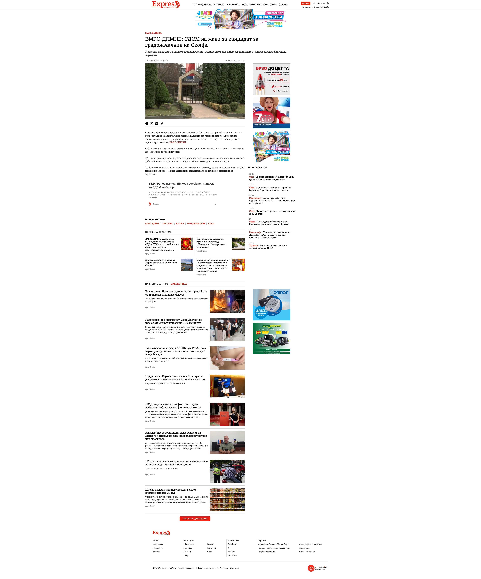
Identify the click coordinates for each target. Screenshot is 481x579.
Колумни (248, 4)
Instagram (232, 555)
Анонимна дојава (307, 552)
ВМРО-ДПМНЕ (177, 142)
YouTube (231, 552)
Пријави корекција (266, 552)
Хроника (233, 4)
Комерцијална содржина (310, 544)
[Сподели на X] (151, 123)
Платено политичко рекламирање (273, 548)
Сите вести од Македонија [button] (195, 518)
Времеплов (304, 548)
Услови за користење (187, 568)
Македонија (202, 4)
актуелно (167, 223)
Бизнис (219, 4)
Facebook (232, 544)
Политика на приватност (208, 568)
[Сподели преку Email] (156, 123)
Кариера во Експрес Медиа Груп (273, 544)
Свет (273, 4)
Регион (262, 4)
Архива (305, 3)
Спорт (283, 4)
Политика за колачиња (229, 568)
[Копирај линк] (161, 123)
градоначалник (196, 223)
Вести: (321, 3)
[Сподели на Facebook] (146, 123)
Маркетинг (158, 548)
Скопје (180, 223)
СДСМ (211, 223)
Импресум (158, 544)
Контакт (156, 552)
